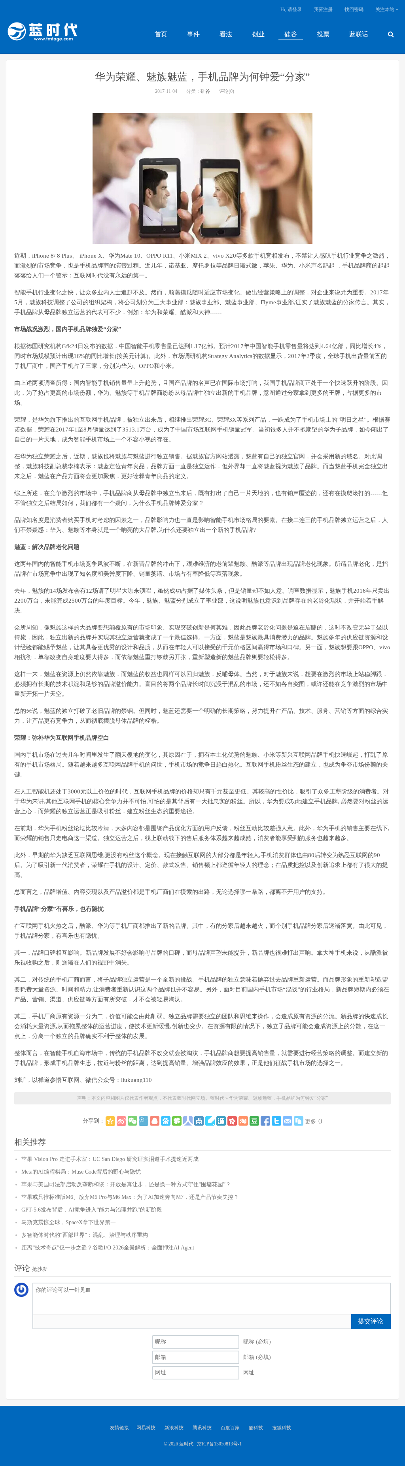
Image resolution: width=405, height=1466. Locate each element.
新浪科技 (174, 1427)
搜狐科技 (281, 1427)
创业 (258, 34)
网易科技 (145, 1427)
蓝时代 (42, 33)
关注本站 (385, 9)
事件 (193, 34)
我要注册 (323, 9)
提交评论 (370, 1321)
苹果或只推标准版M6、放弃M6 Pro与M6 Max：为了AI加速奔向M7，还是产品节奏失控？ (130, 1197)
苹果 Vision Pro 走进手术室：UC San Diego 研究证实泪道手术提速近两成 (110, 1159)
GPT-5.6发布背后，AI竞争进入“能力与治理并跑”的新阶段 (91, 1210)
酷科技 (256, 1427)
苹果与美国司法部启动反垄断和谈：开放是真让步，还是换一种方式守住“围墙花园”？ (126, 1184)
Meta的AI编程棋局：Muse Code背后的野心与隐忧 (81, 1172)
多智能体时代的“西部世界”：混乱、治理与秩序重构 (84, 1235)
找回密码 (353, 9)
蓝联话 (358, 34)
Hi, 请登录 (291, 9)
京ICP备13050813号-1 (219, 1444)
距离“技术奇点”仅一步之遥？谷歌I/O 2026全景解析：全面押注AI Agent (107, 1248)
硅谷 (290, 34)
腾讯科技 (202, 1427)
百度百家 (230, 1427)
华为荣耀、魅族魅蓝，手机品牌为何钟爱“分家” (202, 77)
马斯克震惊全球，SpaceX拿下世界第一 (68, 1222)
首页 (161, 34)
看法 (226, 34)
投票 (323, 34)
